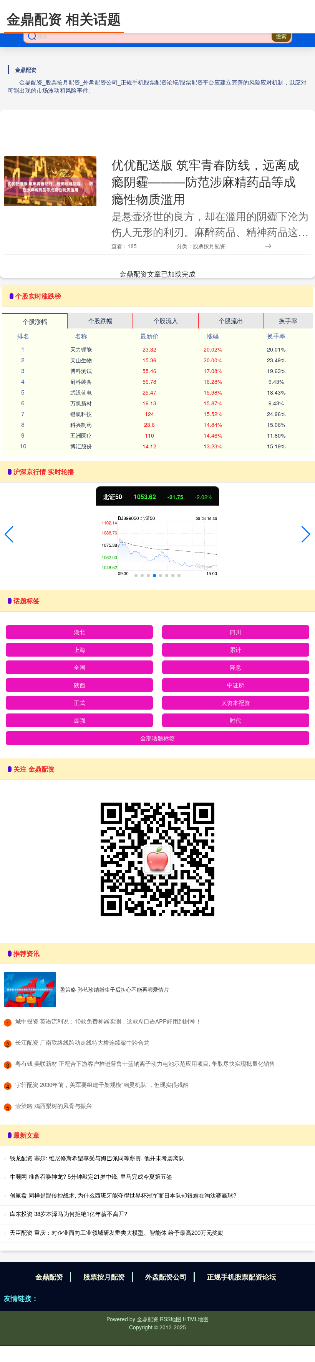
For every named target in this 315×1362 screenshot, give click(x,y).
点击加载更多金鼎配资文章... (157, 274)
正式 (79, 702)
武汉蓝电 (81, 392)
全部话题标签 (157, 738)
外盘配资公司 (166, 1277)
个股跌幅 (100, 320)
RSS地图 (170, 1319)
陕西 (79, 685)
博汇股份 (81, 446)
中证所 (235, 685)
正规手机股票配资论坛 (241, 1277)
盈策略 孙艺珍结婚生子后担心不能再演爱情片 (114, 989)
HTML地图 (196, 1319)
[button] (9, 534)
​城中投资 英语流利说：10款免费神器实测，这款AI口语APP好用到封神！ (108, 1021)
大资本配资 (235, 702)
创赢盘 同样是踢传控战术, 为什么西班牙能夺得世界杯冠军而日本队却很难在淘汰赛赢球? (123, 1195)
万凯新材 (81, 403)
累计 (235, 649)
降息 (235, 667)
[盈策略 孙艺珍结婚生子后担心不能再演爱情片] (30, 989)
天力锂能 (81, 349)
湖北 (79, 632)
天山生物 (81, 360)
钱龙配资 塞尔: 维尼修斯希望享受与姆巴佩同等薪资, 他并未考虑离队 (97, 1158)
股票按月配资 (104, 1277)
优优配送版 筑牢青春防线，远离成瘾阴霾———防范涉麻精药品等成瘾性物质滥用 (205, 181)
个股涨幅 (35, 321)
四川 (235, 632)
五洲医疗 (81, 435)
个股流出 (231, 320)
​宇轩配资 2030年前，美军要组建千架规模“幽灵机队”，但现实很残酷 (102, 1084)
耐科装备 (81, 381)
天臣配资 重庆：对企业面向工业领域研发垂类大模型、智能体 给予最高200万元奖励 (117, 1232)
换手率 (288, 320)
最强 (79, 720)
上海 (79, 649)
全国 (79, 667)
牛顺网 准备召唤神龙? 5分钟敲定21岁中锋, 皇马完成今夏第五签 (91, 1176)
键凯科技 (81, 414)
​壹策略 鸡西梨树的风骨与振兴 (53, 1106)
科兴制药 (81, 424)
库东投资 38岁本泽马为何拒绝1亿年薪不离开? (68, 1213)
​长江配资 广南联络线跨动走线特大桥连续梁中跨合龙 (82, 1042)
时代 (235, 720)
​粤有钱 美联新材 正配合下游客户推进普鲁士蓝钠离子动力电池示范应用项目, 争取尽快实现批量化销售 (145, 1063)
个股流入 (165, 320)
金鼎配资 (49, 1277)
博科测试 (81, 371)
